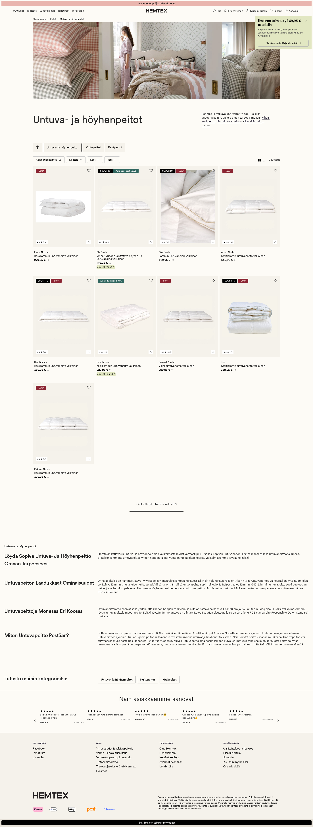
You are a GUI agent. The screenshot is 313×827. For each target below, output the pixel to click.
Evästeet (101, 771)
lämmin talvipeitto (229, 121)
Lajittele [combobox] (73, 159)
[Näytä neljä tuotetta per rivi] (259, 160)
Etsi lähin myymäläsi (235, 762)
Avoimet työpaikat (171, 762)
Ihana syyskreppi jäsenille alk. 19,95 (156, 3)
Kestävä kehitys (169, 757)
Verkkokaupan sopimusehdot (114, 757)
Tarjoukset (63, 10)
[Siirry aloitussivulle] (156, 10)
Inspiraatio (78, 10)
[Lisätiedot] (47, 260)
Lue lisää (206, 125)
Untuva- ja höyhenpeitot (62, 147)
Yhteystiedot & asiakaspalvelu (114, 748)
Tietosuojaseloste (107, 762)
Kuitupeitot (93, 147)
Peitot (53, 19)
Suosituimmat (47, 10)
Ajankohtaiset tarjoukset (238, 748)
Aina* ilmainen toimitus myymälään (157, 822)
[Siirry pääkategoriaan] (37, 147)
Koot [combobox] (92, 159)
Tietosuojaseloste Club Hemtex (116, 766)
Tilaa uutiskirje (232, 753)
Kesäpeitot (115, 147)
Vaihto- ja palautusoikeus (111, 753)
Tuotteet (32, 10)
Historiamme (167, 753)
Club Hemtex (167, 748)
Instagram (39, 753)
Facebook (39, 748)
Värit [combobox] (109, 159)
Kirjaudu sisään (232, 766)
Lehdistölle (166, 766)
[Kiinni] (306, 21)
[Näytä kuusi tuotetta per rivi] (264, 160)
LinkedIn (38, 757)
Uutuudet (18, 10)
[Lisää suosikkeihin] (89, 170)
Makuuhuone (39, 19)
